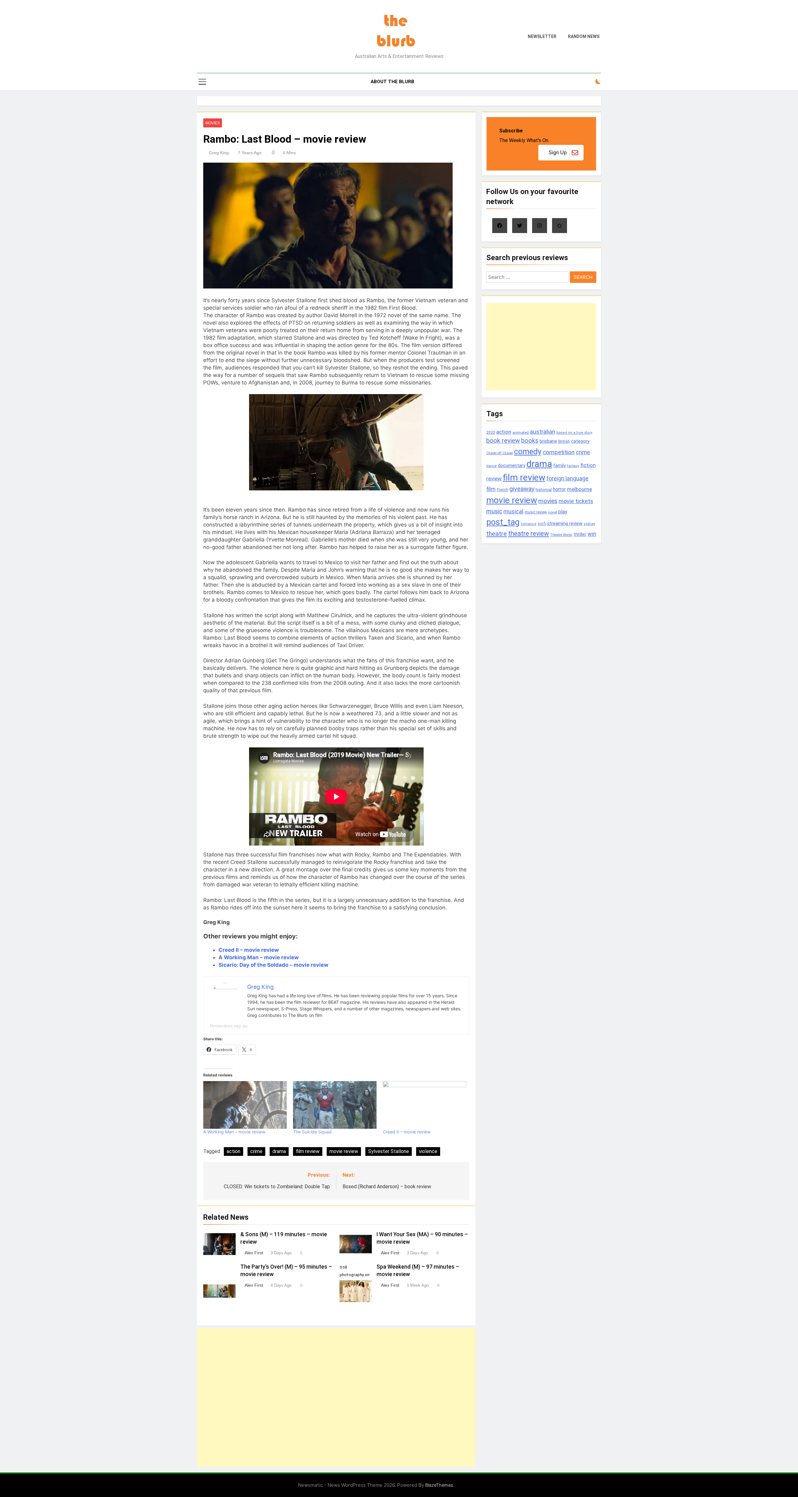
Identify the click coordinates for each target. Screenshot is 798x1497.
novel (552, 512)
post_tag (503, 522)
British (564, 441)
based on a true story (574, 433)
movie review (343, 1151)
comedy (527, 451)
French (502, 490)
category (580, 441)
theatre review (528, 533)
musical (513, 511)
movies (547, 501)
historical (544, 489)
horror (559, 489)
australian (542, 431)
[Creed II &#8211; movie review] (424, 1105)
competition (558, 452)
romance (528, 524)
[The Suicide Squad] (335, 1105)
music (494, 511)
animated (520, 432)
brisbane (548, 441)
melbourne (579, 489)
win (592, 534)
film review (308, 1151)
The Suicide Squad (312, 1131)
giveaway (521, 489)
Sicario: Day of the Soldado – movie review (273, 965)
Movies (212, 123)
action (233, 1151)
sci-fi (542, 524)
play (562, 512)
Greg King (219, 152)
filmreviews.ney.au (229, 1025)
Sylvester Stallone (388, 1151)
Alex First (254, 1252)
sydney (589, 524)
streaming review (564, 523)
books (529, 440)
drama (279, 1151)
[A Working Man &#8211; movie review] (245, 1105)
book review (503, 440)
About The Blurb (392, 81)
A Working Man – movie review (259, 957)
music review (536, 512)
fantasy (573, 466)
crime (256, 1151)
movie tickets (576, 501)
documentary (511, 465)
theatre (496, 533)
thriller (580, 534)
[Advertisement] (336, 1397)
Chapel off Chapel (499, 453)
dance (491, 466)
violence (428, 1151)
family (559, 465)
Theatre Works (561, 535)
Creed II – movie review (249, 950)
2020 (490, 432)
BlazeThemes (439, 1485)
